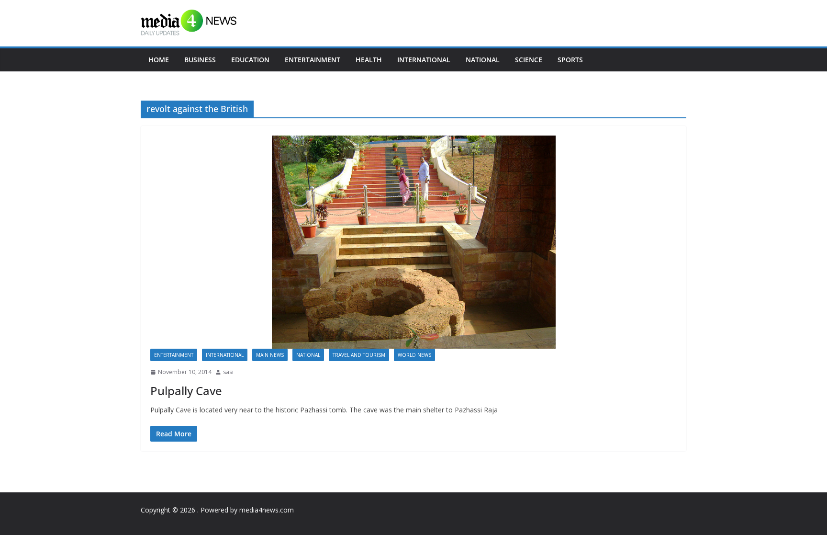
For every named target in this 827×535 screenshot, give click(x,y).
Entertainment (312, 59)
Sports (570, 59)
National (483, 59)
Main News (270, 355)
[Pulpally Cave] (413, 242)
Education (250, 59)
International (423, 59)
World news (414, 355)
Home (158, 59)
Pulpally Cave (186, 390)
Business (200, 59)
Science (528, 59)
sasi (228, 372)
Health (369, 59)
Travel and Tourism (359, 355)
